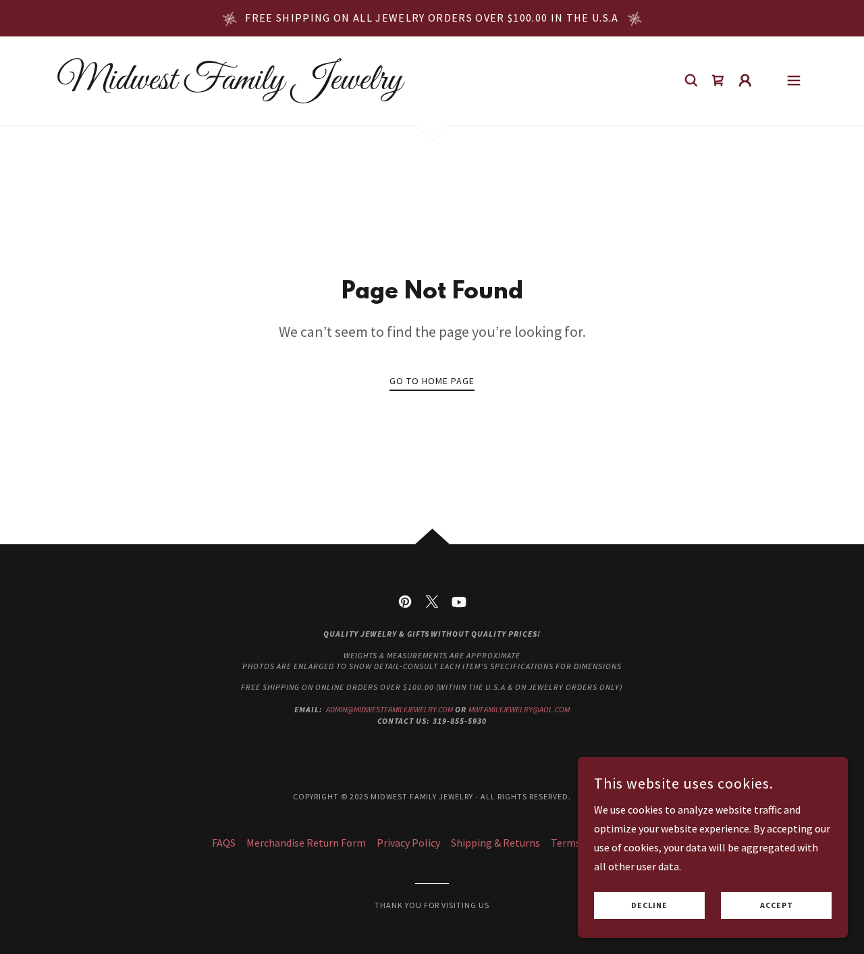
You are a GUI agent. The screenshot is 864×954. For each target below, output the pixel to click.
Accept (776, 906)
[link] (229, 85)
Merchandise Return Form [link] (306, 842)
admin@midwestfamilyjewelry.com (389, 709)
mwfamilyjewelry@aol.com (519, 709)
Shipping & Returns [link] (495, 842)
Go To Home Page (432, 381)
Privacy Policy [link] (408, 842)
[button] (745, 80)
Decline (649, 906)
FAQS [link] (224, 842)
